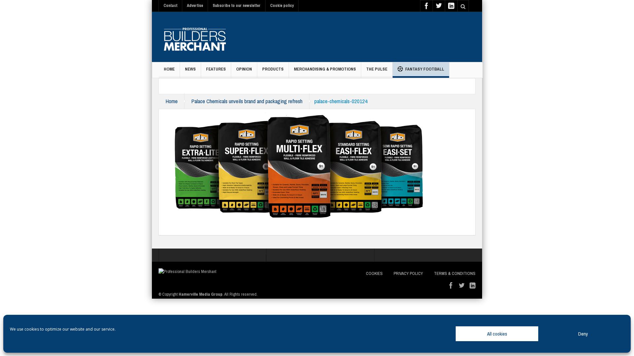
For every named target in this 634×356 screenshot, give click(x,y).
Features (216, 69)
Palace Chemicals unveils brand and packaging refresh (246, 101)
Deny (583, 333)
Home (169, 69)
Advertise (195, 5)
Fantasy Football (424, 69)
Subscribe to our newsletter (237, 5)
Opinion (244, 69)
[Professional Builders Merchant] (194, 37)
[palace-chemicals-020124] (297, 165)
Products (273, 69)
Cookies (374, 273)
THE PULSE (376, 69)
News (190, 69)
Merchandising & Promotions (325, 69)
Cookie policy (282, 5)
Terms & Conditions (455, 273)
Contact (170, 5)
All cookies (497, 333)
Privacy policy (408, 273)
